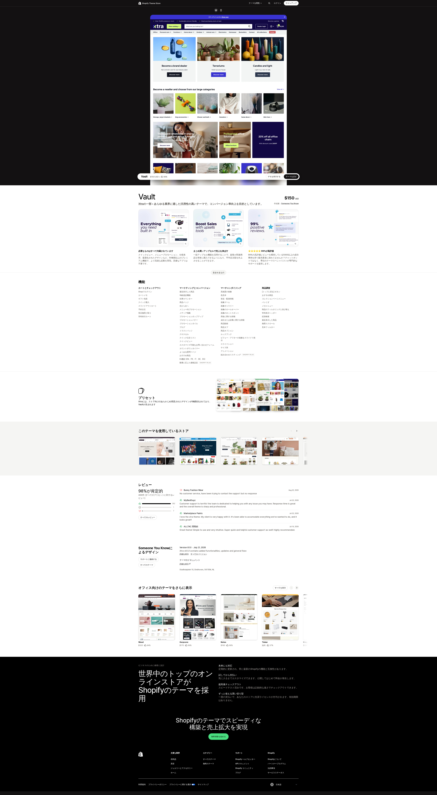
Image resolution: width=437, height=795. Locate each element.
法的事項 (271, 768)
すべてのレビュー (147, 517)
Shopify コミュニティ (244, 768)
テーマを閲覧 (254, 3)
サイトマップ (203, 784)
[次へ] (297, 431)
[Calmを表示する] (243, 395)
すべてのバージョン (199, 554)
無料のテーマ (208, 763)
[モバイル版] (221, 10)
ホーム (173, 772)
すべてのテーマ (146, 565)
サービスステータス (276, 772)
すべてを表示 (280, 588)
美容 (172, 763)
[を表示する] (156, 451)
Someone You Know (290, 203)
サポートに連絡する (148, 559)
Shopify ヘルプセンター (245, 759)
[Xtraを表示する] (271, 395)
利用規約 (142, 784)
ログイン (277, 3)
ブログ (238, 772)
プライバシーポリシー (157, 784)
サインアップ (291, 3)
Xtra (141, 203)
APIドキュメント (242, 763)
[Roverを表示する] (229, 395)
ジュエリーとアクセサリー (182, 768)
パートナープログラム (277, 763)
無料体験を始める (218, 736)
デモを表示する (274, 176)
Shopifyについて (275, 759)
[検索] (269, 3)
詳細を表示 (184, 554)
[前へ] (291, 431)
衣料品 (173, 759)
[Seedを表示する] (257, 395)
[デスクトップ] (216, 10)
